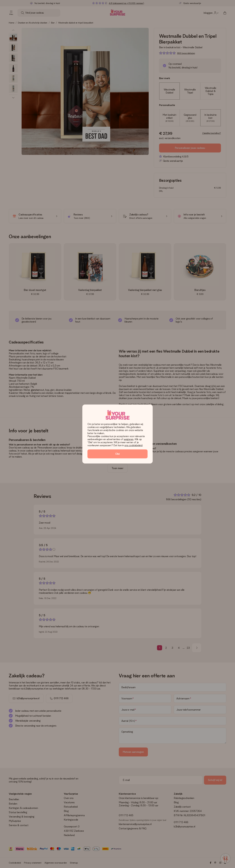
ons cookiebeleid (133, 445)
